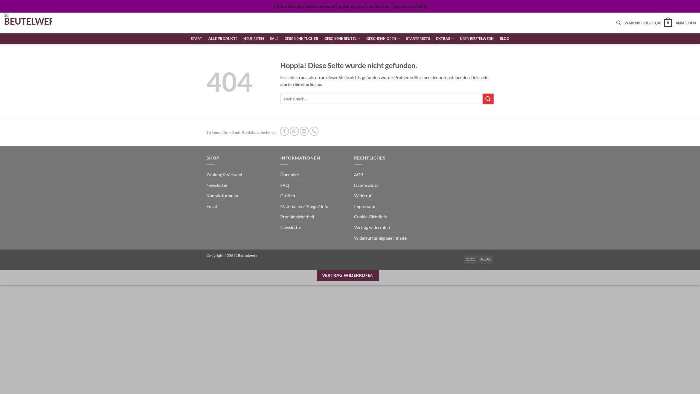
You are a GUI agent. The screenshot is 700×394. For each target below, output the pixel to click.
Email (211, 206)
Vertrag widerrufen (372, 227)
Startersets (418, 38)
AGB (358, 174)
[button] (618, 23)
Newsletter (217, 185)
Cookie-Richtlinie (370, 216)
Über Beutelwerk (477, 38)
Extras (443, 38)
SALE (274, 38)
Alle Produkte (222, 38)
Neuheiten (253, 38)
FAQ (284, 185)
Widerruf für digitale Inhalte (380, 238)
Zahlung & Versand (224, 174)
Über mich (290, 174)
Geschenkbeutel (341, 38)
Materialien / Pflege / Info (304, 206)
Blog (504, 38)
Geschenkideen (381, 38)
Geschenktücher (302, 38)
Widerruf (362, 195)
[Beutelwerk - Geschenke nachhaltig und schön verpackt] (28, 23)
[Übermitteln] (488, 99)
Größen (287, 195)
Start (196, 38)
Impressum (364, 206)
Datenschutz (366, 185)
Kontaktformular (222, 195)
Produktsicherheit (297, 216)
